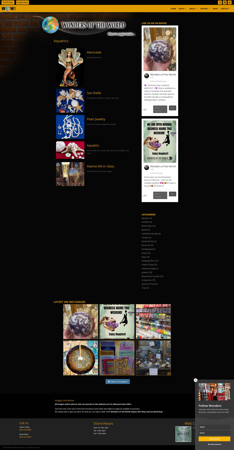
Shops (181, 8)
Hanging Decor (149, 260)
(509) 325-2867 (25, 437)
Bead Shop (23, 2)
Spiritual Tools (148, 284)
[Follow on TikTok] (230, 2)
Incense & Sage (149, 268)
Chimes (145, 237)
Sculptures (146, 280)
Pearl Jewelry (96, 119)
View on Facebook (157, 109)
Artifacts (145, 222)
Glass (144, 257)
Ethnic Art (146, 245)
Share (173, 108)
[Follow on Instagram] (225, 2)
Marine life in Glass (100, 166)
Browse (204, 8)
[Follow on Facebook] (220, 2)
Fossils (145, 253)
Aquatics (93, 145)
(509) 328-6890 (25, 430)
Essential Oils (148, 241)
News (215, 8)
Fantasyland (147, 249)
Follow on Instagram (118, 381)
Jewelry (145, 272)
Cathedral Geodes (150, 233)
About (192, 8)
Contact (225, 8)
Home (173, 8)
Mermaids (94, 52)
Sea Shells (94, 93)
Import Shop (147, 264)
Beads (144, 229)
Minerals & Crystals (150, 276)
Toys (144, 288)
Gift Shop (9, 2)
